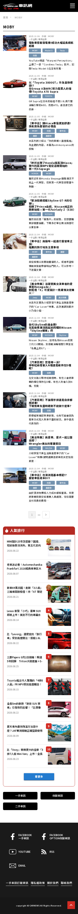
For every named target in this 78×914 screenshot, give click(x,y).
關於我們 (52, 883)
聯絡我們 (66, 883)
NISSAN (48, 214)
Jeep (34, 297)
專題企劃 (42, 39)
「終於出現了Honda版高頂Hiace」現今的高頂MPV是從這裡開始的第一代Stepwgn (51, 165)
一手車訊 (20, 796)
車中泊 (62, 130)
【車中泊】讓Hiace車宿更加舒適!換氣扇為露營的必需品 (50, 125)
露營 (35, 135)
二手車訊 (20, 806)
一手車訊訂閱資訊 (17, 883)
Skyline (62, 335)
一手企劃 (33, 39)
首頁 (5, 17)
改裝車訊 (57, 796)
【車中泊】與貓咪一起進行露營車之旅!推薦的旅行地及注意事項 (51, 244)
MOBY (51, 36)
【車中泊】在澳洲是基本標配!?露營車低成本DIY (48, 476)
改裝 (35, 55)
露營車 (49, 135)
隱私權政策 (38, 883)
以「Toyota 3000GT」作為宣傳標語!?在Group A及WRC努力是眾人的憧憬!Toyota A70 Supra (51, 87)
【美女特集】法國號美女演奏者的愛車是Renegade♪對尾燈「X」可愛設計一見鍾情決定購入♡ (51, 288)
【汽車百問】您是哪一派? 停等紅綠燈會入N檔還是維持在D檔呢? (50, 365)
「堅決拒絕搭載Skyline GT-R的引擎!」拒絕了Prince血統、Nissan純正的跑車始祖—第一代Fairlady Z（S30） (52, 205)
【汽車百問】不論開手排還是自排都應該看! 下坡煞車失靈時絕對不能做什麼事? (51, 402)
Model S (48, 50)
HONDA (34, 173)
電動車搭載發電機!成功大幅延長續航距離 (51, 44)
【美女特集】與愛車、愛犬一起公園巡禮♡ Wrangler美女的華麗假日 (51, 440)
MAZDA (48, 448)
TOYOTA (48, 96)
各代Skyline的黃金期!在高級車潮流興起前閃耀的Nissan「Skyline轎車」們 (50, 327)
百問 (49, 372)
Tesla (62, 50)
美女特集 (62, 297)
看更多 (39, 776)
